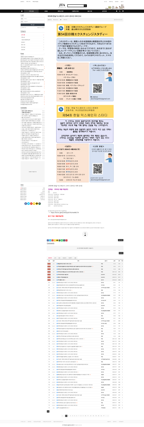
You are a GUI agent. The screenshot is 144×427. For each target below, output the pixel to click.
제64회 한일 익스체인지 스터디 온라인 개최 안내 (67, 400)
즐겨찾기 (22, 1)
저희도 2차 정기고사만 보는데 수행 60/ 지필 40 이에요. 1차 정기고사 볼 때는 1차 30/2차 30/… (40, 119)
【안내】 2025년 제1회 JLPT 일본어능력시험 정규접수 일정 (70, 395)
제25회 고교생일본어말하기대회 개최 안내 (67, 379)
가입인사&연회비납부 (25, 39)
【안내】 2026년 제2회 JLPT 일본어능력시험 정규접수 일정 (70, 287)
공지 (55, 257)
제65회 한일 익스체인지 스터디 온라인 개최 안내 (67, 392)
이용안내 (109, 421)
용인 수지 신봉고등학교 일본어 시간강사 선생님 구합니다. (32, 64)
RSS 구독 (28, 1)
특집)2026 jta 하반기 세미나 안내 (65, 263)
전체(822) (50, 257)
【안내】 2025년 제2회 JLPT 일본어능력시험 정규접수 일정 (70, 359)
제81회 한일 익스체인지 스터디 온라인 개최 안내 (67, 292)
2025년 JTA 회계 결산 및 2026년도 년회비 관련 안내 (68, 269)
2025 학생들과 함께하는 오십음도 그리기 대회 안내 (68, 356)
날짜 (114, 260)
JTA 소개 (23, 37)
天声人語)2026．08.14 (25, 88)
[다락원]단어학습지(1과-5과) (26, 104)
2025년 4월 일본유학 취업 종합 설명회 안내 (66, 397)
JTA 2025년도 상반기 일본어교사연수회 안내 (67, 402)
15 (98, 415)
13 (93, 415)
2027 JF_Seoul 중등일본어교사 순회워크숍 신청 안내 (31, 71)
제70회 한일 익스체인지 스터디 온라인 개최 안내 (67, 354)
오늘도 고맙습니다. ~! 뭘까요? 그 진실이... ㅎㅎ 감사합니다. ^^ (34, 158)
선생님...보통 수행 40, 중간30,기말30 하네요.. (31, 129)
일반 (59, 257)
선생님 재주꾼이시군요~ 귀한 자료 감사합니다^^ (31, 145)
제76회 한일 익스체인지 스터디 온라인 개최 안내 (67, 326)
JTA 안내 (31, 11)
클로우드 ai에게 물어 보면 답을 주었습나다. (30, 133)
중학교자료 (60, 11)
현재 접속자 (24, 188)
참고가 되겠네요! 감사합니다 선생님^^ (29, 150)
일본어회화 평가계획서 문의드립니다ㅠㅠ (29, 68)
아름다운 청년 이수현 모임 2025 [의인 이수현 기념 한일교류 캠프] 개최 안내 (73, 364)
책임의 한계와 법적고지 (58, 421)
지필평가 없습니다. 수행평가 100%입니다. (30, 135)
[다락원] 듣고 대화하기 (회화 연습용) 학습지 (29, 102)
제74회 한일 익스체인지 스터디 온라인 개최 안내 (67, 341)
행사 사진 (23, 44)
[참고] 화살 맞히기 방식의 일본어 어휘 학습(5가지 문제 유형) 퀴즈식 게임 (35, 60)
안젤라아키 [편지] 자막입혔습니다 (27, 56)
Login (33, 24)
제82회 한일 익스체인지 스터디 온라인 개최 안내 (67, 282)
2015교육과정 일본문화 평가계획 (27, 97)
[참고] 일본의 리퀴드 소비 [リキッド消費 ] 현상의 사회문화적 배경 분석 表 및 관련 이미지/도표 (39, 94)
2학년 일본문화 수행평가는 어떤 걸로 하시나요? (30, 83)
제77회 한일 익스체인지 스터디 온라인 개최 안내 (67, 318)
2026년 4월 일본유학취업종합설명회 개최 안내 (67, 323)
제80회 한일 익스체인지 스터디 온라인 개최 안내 (67, 297)
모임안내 (64, 257)
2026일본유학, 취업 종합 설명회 (64, 305)
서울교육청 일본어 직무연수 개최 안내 (66, 315)
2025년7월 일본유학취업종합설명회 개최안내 (67, 369)
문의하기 (23, 42)
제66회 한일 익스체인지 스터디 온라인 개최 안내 (67, 382)
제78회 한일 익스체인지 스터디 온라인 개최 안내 (67, 313)
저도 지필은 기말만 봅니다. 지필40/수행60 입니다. (32, 122)
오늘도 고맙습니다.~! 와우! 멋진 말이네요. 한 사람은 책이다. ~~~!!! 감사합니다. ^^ (38, 157)
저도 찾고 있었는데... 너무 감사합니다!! (29, 140)
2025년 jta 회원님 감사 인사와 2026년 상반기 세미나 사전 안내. (71, 271)
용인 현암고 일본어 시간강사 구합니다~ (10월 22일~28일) (32, 79)
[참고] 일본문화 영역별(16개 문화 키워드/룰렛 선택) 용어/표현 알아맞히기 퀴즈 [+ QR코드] (39, 76)
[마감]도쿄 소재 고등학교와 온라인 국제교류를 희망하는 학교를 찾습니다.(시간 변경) (75, 387)
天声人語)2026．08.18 (25, 81)
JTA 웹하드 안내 (62, 279)
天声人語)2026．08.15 (25, 84)
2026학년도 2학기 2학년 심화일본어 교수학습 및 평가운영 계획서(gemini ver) (36, 86)
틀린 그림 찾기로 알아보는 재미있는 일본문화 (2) (30, 91)
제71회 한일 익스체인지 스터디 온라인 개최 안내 (67, 351)
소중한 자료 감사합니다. (26, 125)
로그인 (105, 1)
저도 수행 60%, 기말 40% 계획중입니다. (30, 115)
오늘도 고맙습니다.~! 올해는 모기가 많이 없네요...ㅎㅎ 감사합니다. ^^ (36, 114)
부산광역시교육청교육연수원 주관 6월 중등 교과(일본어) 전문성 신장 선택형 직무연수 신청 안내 (77, 303)
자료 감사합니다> (25, 142)
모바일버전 (121, 421)
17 (103, 415)
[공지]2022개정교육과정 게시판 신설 (65, 389)
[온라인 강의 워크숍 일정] (63, 331)
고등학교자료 (75, 11)
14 (95, 415)
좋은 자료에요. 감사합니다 (27, 138)
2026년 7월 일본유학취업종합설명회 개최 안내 (67, 300)
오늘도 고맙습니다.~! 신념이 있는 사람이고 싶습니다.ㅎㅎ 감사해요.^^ (36, 132)
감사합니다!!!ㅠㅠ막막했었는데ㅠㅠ (29, 130)
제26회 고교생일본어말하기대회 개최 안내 (66, 310)
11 (88, 415)
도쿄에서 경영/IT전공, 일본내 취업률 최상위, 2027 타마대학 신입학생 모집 (35, 69)
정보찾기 (117, 1)
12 (90, 415)
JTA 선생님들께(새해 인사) (64, 407)
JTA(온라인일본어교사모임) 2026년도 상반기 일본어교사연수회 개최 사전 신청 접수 (75, 266)
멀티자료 (90, 11)
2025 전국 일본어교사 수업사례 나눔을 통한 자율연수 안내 (70, 346)
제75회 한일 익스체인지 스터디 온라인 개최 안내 (67, 333)
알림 (75, 257)
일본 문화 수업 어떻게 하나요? (27, 99)
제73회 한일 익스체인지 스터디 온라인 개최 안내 (67, 343)
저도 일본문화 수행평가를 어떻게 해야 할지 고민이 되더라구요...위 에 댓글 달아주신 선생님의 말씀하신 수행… (44, 153)
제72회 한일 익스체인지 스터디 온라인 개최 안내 (67, 349)
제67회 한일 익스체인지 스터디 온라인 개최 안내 (67, 377)
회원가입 (111, 1)
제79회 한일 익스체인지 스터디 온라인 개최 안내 (67, 308)
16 (101, 415)
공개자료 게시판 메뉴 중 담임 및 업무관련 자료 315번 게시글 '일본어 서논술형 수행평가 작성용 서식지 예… (43, 152)
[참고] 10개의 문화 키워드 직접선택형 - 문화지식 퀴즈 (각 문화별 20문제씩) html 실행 (38, 61)
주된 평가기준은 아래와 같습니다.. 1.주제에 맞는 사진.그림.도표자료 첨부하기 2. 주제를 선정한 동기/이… (43, 148)
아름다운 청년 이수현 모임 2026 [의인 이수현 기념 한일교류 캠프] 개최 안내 (73, 295)
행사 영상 (23, 47)
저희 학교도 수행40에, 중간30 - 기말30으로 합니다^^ (32, 127)
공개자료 (104, 11)
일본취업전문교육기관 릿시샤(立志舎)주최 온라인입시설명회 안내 (71, 285)
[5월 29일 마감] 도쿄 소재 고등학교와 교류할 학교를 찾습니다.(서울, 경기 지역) (74, 374)
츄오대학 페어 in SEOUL (26, 89)
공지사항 (23, 34)
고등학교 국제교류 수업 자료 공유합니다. (29, 63)
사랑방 (46, 11)
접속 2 (122, 1)
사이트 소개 (23, 421)
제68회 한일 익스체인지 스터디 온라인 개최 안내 (68, 372)
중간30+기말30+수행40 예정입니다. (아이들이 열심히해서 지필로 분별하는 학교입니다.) (39, 120)
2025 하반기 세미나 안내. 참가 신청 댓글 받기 (68, 361)
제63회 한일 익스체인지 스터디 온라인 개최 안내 (67, 405)
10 (85, 415)
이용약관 (29, 421)
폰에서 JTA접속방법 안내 (63, 277)
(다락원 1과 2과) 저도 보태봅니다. (27, 101)
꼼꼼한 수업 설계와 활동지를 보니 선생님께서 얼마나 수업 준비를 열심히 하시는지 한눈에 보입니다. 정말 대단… (44, 155)
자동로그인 (24, 27)
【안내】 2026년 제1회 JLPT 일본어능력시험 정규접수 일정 (70, 320)
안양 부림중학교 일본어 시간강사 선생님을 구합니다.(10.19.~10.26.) (34, 58)
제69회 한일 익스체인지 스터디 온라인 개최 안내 (67, 366)
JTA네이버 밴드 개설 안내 (63, 274)
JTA (62, 4)
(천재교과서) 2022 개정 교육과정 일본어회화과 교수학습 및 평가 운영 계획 (36, 96)
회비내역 (23, 49)
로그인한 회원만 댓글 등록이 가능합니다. (85, 248)
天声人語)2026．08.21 (25, 66)
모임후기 (70, 257)
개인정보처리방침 (37, 421)
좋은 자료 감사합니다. (26, 117)
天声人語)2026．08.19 (25, 78)
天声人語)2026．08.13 (25, 92)
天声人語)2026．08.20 (25, 73)
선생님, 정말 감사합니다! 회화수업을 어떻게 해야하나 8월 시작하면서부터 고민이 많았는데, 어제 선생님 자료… (44, 137)
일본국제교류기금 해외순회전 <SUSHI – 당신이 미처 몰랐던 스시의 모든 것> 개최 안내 (75, 384)
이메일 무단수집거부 (47, 421)
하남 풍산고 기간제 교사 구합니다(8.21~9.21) (30, 74)
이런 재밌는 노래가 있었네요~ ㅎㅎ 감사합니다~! (31, 143)
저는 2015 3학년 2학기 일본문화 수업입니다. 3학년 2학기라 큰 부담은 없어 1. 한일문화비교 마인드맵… (42, 147)
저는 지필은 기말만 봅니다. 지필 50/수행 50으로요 (32, 124)
